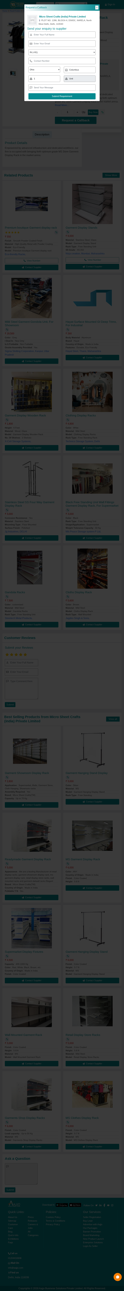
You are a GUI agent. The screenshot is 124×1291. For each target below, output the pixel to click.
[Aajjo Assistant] (118, 1277)
